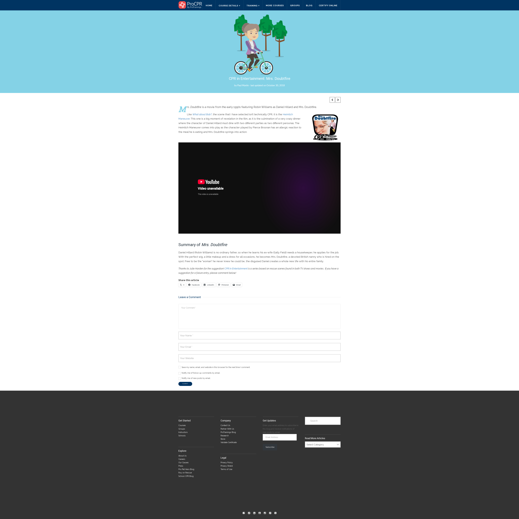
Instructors (183, 432)
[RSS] (275, 513)
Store (223, 439)
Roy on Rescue (185, 473)
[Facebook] (244, 513)
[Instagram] (265, 513)
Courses (182, 425)
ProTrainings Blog (228, 432)
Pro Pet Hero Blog (186, 469)
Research (225, 436)
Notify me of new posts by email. (196, 378)
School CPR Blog (186, 476)
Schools (182, 436)
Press (180, 466)
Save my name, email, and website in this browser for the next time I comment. (216, 367)
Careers (181, 459)
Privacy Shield (227, 466)
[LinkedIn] (254, 513)
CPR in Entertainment (236, 268)
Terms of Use (226, 469)
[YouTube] (260, 513)
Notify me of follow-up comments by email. (201, 373)
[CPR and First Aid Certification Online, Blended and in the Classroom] (190, 4)
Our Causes (183, 462)
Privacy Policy (227, 462)
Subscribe (270, 447)
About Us (182, 456)
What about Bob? (202, 114)
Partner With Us (227, 429)
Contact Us (225, 425)
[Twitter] (249, 513)
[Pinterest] (270, 513)
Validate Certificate (229, 442)
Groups (181, 429)
